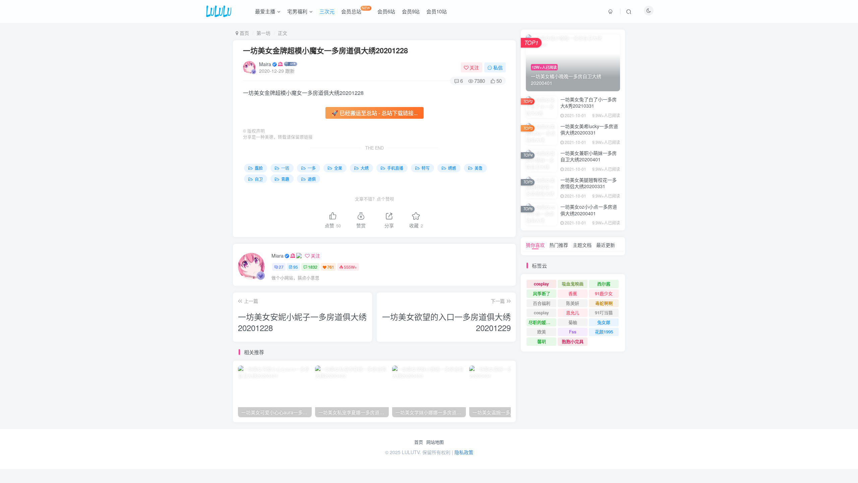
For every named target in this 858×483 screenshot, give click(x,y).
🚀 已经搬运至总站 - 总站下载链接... (374, 113)
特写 (425, 168)
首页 (418, 442)
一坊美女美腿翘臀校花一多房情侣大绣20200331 (588, 183)
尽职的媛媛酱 (542, 322)
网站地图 (435, 442)
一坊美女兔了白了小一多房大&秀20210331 (588, 102)
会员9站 (411, 11)
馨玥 (541, 341)
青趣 (284, 179)
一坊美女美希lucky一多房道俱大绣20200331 (589, 129)
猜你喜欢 (535, 244)
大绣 (364, 168)
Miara (277, 255)
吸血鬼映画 (573, 283)
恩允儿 (572, 312)
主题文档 (582, 244)
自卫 (258, 179)
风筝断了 (541, 293)
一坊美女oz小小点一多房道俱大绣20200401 (588, 210)
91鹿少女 (604, 293)
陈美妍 (572, 303)
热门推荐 (558, 244)
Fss (572, 331)
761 (330, 267)
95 (295, 267)
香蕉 (572, 293)
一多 (311, 168)
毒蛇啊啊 (604, 303)
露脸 (258, 168)
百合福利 (541, 303)
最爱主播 (265, 11)
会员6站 (386, 11)
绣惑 (451, 168)
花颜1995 (604, 331)
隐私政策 (463, 452)
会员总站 (355, 10)
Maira (265, 64)
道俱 (311, 179)
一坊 (284, 168)
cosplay (541, 283)
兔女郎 (603, 322)
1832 (312, 267)
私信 (498, 67)
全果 (337, 168)
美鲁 (478, 168)
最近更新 (605, 244)
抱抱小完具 (573, 341)
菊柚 (572, 322)
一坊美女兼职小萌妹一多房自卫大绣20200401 (588, 156)
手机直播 (394, 168)
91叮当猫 (604, 312)
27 (281, 267)
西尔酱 (603, 283)
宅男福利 (297, 11)
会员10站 (436, 11)
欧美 (541, 331)
